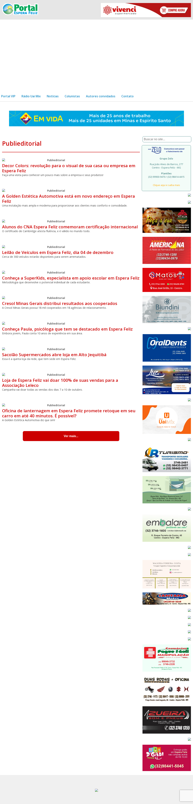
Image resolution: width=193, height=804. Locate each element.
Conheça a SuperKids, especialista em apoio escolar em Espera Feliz (70, 278)
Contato (127, 96)
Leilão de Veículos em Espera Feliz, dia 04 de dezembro (57, 252)
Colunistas (72, 96)
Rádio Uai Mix (31, 96)
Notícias (53, 96)
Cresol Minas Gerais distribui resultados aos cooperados (59, 303)
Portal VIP (8, 96)
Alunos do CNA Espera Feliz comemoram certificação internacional (70, 227)
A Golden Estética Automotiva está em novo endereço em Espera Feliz (68, 198)
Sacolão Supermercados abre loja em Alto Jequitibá (54, 354)
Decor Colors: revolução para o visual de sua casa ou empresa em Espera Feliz (68, 168)
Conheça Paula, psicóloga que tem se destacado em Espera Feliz (67, 329)
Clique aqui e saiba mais (166, 185)
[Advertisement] (96, 53)
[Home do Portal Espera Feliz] (20, 14)
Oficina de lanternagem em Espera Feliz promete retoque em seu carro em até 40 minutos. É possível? (68, 413)
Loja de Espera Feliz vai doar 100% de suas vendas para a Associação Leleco (60, 382)
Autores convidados (100, 96)
